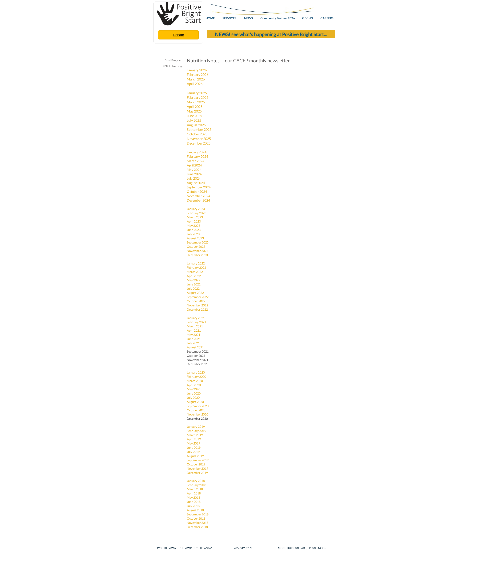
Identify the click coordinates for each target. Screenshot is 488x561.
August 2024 (196, 183)
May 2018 (194, 497)
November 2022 (197, 305)
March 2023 (195, 217)
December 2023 (197, 255)
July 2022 (193, 288)
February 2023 (196, 213)
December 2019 (197, 472)
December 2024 (198, 200)
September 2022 (198, 297)
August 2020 (195, 401)
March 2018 (195, 489)
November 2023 (197, 250)
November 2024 (198, 196)
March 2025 (196, 102)
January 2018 (196, 480)
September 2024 (199, 187)
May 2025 (194, 111)
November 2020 (197, 414)
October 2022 (196, 301)
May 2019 (193, 443)
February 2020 (196, 376)
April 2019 (194, 439)
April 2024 (194, 165)
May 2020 (194, 389)
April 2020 (194, 385)
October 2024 (197, 192)
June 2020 (194, 393)
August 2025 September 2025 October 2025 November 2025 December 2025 (199, 134)
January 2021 (196, 318)
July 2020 (193, 397)
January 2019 (196, 426)
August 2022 (195, 292)
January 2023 (196, 209)
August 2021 (195, 347)
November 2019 (197, 468)
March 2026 (196, 79)
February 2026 (197, 74)
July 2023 (193, 234)
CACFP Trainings (173, 66)
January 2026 (197, 70)
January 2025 (197, 93)
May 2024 (194, 170)
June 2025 (194, 116)
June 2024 (194, 174)
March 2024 (195, 161)
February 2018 (196, 485)
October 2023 (196, 246)
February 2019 (196, 430)
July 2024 (194, 178)
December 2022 (197, 309)
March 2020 (195, 381)
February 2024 (197, 156)
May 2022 (193, 280)
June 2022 (194, 284)
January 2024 (196, 152)
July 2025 (194, 120)
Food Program (174, 60)
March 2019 (195, 435)
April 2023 (194, 221)
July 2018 (193, 506)
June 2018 (194, 501)
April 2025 (194, 106)
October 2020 (196, 410)
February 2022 (196, 267)
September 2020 (198, 406)
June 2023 (194, 229)
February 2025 (197, 97)
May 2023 (193, 225)
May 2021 (193, 334)
